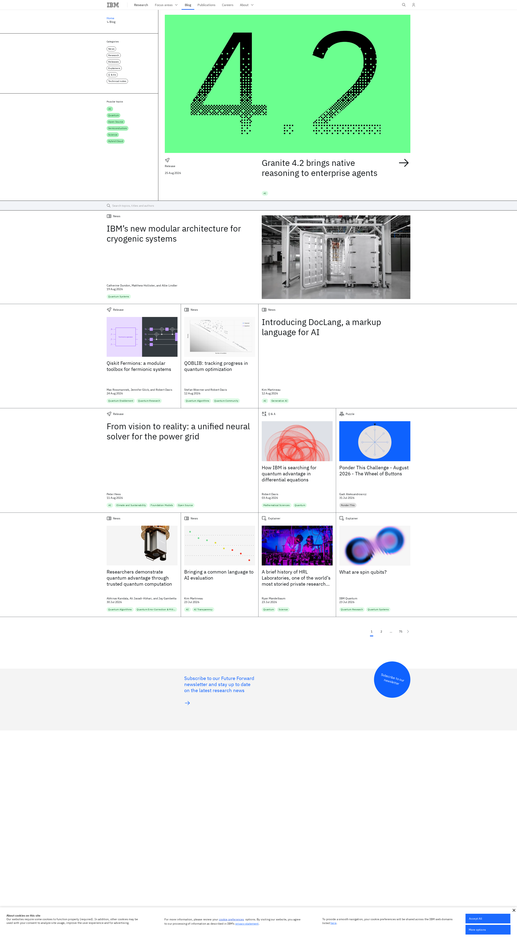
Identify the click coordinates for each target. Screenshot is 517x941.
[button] (514, 910)
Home (111, 18)
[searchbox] (258, 206)
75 (400, 631)
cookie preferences (231, 919)
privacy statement (247, 923)
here (333, 923)
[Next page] (408, 631)
